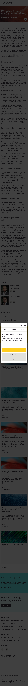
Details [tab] (14, 329)
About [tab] (23, 329)
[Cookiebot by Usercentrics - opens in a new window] (20, 325)
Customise (13, 354)
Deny (14, 359)
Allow (14, 350)
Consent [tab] (5, 329)
